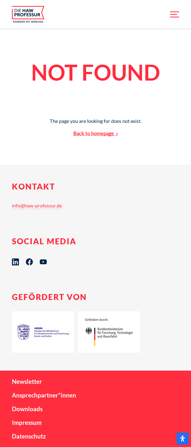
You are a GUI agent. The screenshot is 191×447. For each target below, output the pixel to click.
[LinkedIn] (15, 261)
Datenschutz (29, 436)
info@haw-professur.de (37, 205)
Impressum (27, 422)
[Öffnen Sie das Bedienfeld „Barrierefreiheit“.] (183, 439)
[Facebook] (29, 261)
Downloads (27, 408)
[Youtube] (43, 261)
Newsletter (27, 381)
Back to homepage (93, 133)
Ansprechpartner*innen (44, 395)
